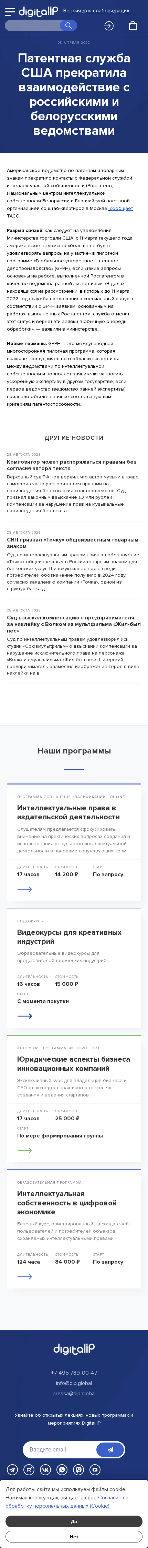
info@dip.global (74, 1383)
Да (74, 1521)
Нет (74, 1536)
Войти (111, 26)
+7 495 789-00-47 (74, 1372)
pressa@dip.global (74, 1393)
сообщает (121, 208)
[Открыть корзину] (133, 25)
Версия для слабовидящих (96, 11)
